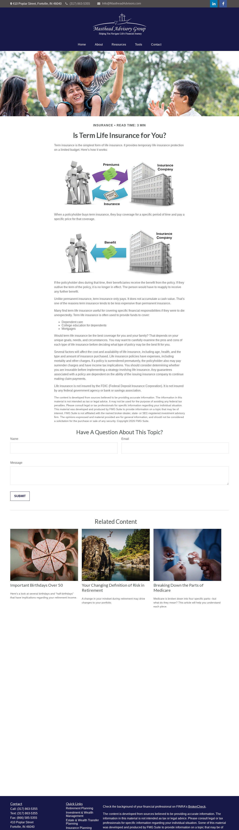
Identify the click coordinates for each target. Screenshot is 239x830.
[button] (81, 44)
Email (125, 438)
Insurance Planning (79, 827)
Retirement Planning (79, 808)
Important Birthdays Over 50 (36, 585)
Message (16, 462)
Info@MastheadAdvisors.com (121, 3)
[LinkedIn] (214, 3)
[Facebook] (223, 3)
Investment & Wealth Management (79, 814)
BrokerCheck (197, 806)
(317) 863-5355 (80, 3)
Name (14, 438)
